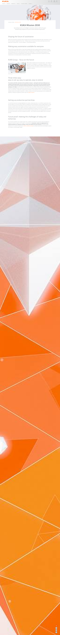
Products (3, 3)
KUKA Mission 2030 (18, 22)
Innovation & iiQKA (24, 3)
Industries (8, 3)
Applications (13, 3)
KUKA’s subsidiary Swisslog (28, 125)
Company (30, 3)
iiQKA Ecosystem (31, 92)
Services (18, 3)
